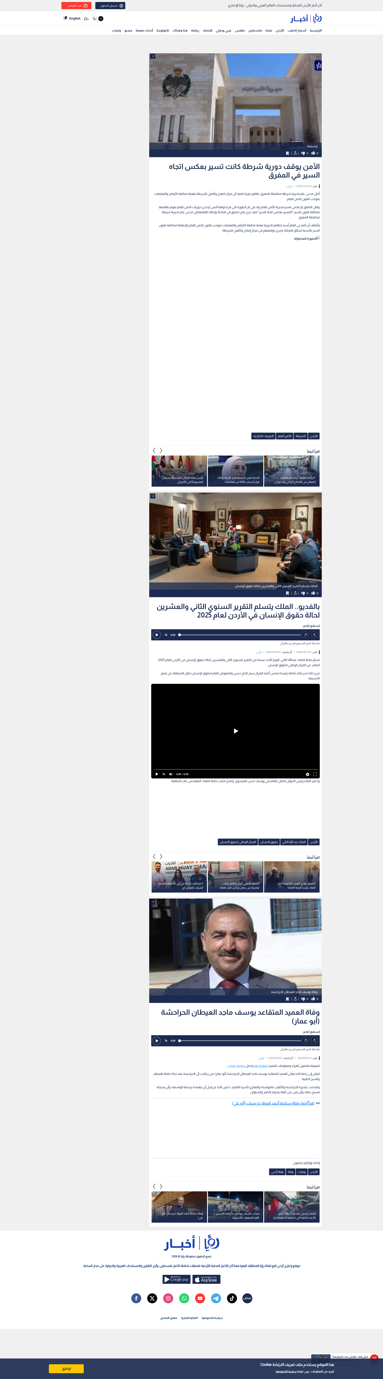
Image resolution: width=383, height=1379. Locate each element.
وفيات (116, 30)
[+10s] (314, 634)
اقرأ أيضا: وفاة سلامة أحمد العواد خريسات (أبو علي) (273, 1103)
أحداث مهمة (144, 30)
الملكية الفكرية (189, 1317)
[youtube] (200, 1298)
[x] (152, 1298)
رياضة (195, 30)
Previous (161, 451)
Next (154, 451)
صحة (269, 30)
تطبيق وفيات (236, 1065)
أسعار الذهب (297, 30)
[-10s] (305, 634)
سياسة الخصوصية (286, 1371)
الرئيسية (316, 30)
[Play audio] (157, 635)
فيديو (128, 30)
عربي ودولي (224, 30)
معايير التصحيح (168, 1317)
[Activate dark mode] (98, 19)
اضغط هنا (261, 1065)
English (74, 18)
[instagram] (168, 1298)
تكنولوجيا (163, 30)
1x (166, 634)
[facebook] (136, 1298)
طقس (240, 30)
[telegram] (216, 1298)
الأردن (280, 30)
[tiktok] (232, 1298)
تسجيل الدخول (108, 5)
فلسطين (255, 30)
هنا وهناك (180, 30)
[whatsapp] (184, 1298)
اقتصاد (207, 30)
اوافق (66, 1369)
